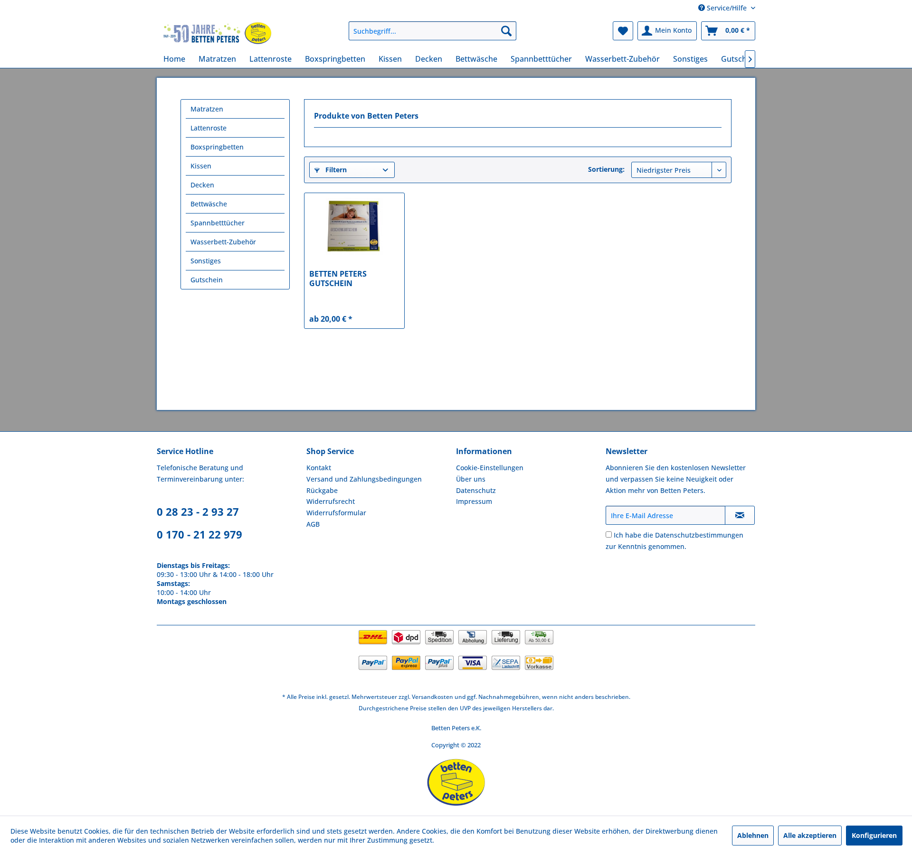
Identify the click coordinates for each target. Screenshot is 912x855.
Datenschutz (476, 490)
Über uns (470, 478)
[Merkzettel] (623, 30)
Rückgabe (322, 490)
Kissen (200, 165)
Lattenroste (208, 127)
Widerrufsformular (336, 512)
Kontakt (318, 467)
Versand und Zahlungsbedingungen (364, 478)
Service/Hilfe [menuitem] (727, 7)
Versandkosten (432, 697)
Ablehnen (753, 835)
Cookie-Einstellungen (489, 467)
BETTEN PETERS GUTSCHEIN (338, 278)
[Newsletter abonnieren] (740, 515)
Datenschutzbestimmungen (699, 534)
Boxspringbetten (217, 146)
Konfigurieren (874, 835)
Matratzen (206, 108)
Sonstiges (205, 260)
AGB (313, 524)
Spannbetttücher (217, 222)
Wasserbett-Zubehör (223, 241)
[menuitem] (432, 30)
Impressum (474, 501)
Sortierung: (606, 169)
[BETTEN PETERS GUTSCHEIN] (354, 226)
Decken (202, 184)
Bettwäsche (208, 203)
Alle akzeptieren (809, 835)
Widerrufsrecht (330, 501)
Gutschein (206, 279)
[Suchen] (506, 30)
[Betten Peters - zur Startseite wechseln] (217, 33)
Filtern (335, 169)
